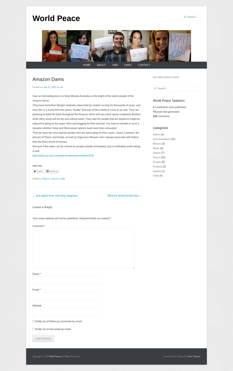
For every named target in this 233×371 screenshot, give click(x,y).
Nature (45, 178)
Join (115, 65)
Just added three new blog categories (55, 195)
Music (156, 148)
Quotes (157, 171)
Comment (38, 226)
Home (87, 65)
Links (128, 65)
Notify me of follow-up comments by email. (58, 321)
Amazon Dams (48, 79)
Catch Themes (194, 356)
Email (36, 289)
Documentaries (161, 139)
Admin (156, 134)
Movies (157, 143)
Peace (156, 157)
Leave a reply (58, 178)
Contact (144, 65)
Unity (156, 175)
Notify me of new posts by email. (53, 329)
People (157, 162)
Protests (157, 166)
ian (61, 87)
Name (36, 274)
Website (37, 305)
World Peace (56, 18)
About (101, 65)
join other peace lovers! (166, 77)
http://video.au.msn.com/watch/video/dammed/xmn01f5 (63, 155)
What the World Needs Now (124, 195)
